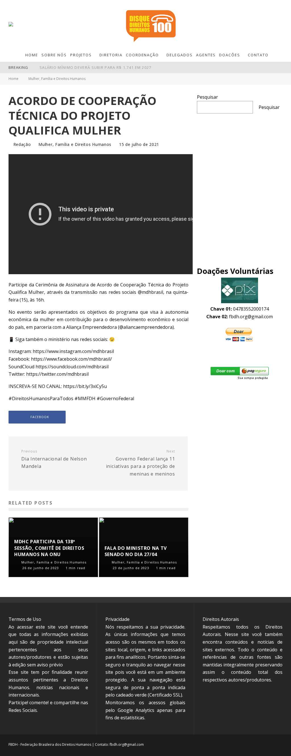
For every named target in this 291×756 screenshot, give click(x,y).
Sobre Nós (54, 54)
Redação (21, 144)
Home (31, 54)
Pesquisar (207, 97)
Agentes (206, 54)
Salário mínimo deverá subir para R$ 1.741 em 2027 (95, 67)
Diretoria (110, 54)
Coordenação (142, 54)
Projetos (81, 54)
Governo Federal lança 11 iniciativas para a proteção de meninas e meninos (140, 463)
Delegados (180, 54)
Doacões (229, 54)
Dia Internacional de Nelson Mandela (54, 459)
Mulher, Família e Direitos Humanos (74, 144)
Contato (258, 54)
